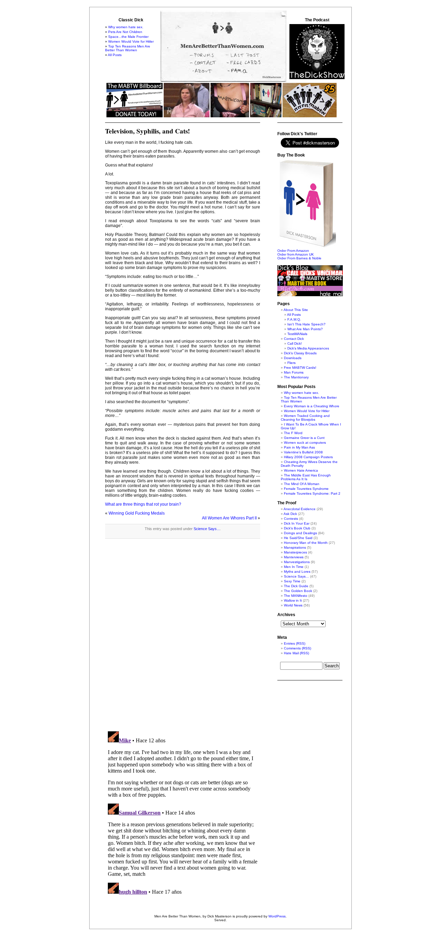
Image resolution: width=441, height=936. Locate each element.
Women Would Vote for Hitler (131, 41)
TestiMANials (297, 334)
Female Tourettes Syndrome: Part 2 (312, 493)
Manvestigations (297, 562)
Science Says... (207, 529)
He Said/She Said (298, 538)
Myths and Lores (297, 571)
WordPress (277, 916)
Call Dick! (294, 343)
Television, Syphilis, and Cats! (147, 131)
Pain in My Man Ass (299, 447)
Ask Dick (290, 514)
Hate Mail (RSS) (296, 653)
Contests (291, 518)
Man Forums (294, 372)
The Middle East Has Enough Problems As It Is (306, 477)
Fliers (291, 363)
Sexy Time (292, 581)
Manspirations (295, 547)
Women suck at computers (305, 442)
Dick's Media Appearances (308, 348)
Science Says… (296, 576)
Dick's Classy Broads (300, 353)
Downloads (292, 358)
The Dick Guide (296, 586)
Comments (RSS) (297, 648)
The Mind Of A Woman (301, 484)
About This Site (296, 310)
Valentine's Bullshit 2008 (303, 452)
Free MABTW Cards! (300, 367)
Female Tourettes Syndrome (306, 489)
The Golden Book (298, 591)
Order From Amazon (293, 250)
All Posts (115, 55)
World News (293, 605)
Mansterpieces (295, 552)
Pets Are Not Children (125, 32)
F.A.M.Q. (294, 319)
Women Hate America (301, 470)
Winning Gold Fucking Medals (137, 513)
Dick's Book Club (297, 528)
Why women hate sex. (125, 27)
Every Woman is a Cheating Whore (311, 406)
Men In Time (294, 567)
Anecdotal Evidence (300, 509)
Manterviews (294, 557)
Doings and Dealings (300, 533)
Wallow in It (293, 600)
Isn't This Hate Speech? (306, 324)
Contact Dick (294, 339)
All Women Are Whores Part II (229, 518)
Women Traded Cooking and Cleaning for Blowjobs (305, 417)
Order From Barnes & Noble (299, 258)
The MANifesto (295, 596)
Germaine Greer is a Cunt (304, 438)
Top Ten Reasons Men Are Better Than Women (127, 48)
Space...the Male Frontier (128, 37)
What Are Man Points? (305, 329)
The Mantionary (296, 377)
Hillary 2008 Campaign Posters (308, 457)
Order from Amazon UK (295, 254)
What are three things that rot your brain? (143, 504)
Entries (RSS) (294, 643)
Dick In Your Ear (296, 523)
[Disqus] (182, 638)
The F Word (293, 433)
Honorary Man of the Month (306, 543)
